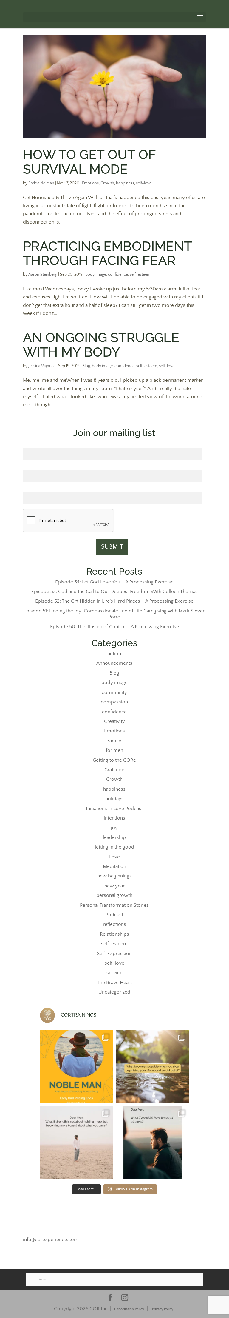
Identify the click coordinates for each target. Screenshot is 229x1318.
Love (114, 857)
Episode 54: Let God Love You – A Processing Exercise (114, 582)
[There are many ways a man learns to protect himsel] (76, 1142)
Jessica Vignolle (41, 366)
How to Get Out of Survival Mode (89, 162)
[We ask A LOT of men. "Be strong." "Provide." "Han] (152, 1142)
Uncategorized (114, 992)
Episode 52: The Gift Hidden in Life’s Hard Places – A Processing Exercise (114, 601)
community (114, 692)
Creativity (114, 721)
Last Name (112, 466)
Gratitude (114, 769)
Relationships (114, 934)
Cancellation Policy (129, 1309)
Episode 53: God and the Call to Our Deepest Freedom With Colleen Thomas (114, 591)
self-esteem (140, 274)
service (114, 972)
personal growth (114, 895)
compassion (114, 702)
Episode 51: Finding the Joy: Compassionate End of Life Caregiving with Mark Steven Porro (114, 614)
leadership (114, 837)
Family (114, 740)
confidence (118, 274)
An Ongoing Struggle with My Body (101, 345)
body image (95, 274)
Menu (42, 1279)
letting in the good (114, 847)
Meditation (114, 866)
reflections (114, 924)
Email (112, 489)
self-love (143, 183)
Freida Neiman (41, 183)
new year (114, 886)
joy (114, 827)
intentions (114, 818)
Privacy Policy (162, 1309)
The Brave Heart (114, 982)
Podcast (114, 914)
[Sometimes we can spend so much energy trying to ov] (152, 1066)
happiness (125, 183)
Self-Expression (114, 953)
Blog (86, 366)
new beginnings (114, 876)
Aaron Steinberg (42, 274)
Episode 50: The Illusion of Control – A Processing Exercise (114, 626)
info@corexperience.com (50, 1239)
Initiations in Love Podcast (114, 808)
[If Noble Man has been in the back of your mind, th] (76, 1066)
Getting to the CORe (114, 760)
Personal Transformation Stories (114, 905)
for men (114, 750)
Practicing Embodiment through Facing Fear (107, 253)
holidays (114, 798)
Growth (107, 183)
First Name (112, 444)
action (114, 653)
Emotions (90, 183)
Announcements (114, 663)
